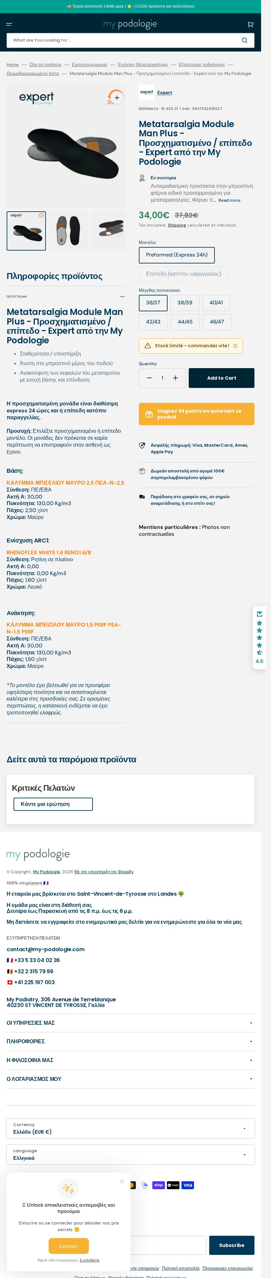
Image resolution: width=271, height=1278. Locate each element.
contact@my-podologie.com (45, 943)
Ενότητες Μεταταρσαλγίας (143, 64)
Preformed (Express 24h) (177, 257)
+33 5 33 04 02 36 (37, 954)
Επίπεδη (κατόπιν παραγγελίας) (183, 276)
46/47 (220, 324)
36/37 (157, 305)
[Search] (245, 40)
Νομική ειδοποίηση (126, 1271)
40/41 (220, 305)
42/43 (157, 324)
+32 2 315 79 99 (33, 965)
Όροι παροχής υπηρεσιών (134, 1262)
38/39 (188, 305)
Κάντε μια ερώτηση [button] (45, 797)
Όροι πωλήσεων (90, 1271)
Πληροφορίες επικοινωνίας (228, 1262)
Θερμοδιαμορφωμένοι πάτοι (33, 73)
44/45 (189, 324)
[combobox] (130, 40)
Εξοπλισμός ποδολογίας (202, 64)
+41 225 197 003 (34, 976)
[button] (9, 24)
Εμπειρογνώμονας (89, 64)
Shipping (177, 225)
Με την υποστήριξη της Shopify (104, 865)
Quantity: (148, 363)
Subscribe (232, 1239)
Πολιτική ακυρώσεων (166, 1271)
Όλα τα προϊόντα (45, 64)
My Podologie (46, 865)
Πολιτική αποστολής (181, 1262)
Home (13, 64)
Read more (229, 200)
